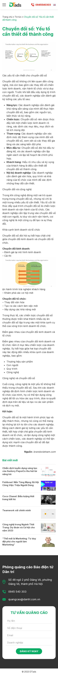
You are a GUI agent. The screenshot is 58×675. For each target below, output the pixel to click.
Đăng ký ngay (29, 651)
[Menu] (4, 4)
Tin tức (18, 17)
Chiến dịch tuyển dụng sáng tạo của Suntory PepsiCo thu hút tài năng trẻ (19, 471)
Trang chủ (7, 17)
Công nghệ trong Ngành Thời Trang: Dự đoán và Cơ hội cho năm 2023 (18, 527)
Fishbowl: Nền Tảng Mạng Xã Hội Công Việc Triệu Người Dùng (20, 484)
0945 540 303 (17, 591)
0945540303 (43, 4)
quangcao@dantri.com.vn (24, 599)
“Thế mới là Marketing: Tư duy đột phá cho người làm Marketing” (19, 541)
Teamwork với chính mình (16, 510)
